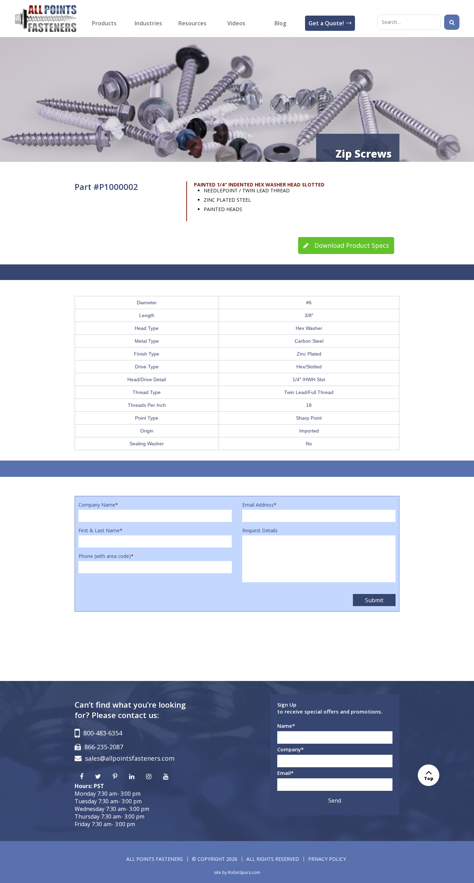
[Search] (451, 22)
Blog (280, 23)
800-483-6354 (102, 733)
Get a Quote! (326, 23)
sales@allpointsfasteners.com (130, 758)
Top (428, 778)
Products (104, 23)
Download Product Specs (351, 245)
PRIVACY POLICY (327, 859)
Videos (236, 23)
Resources (192, 23)
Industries (148, 23)
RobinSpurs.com (244, 872)
